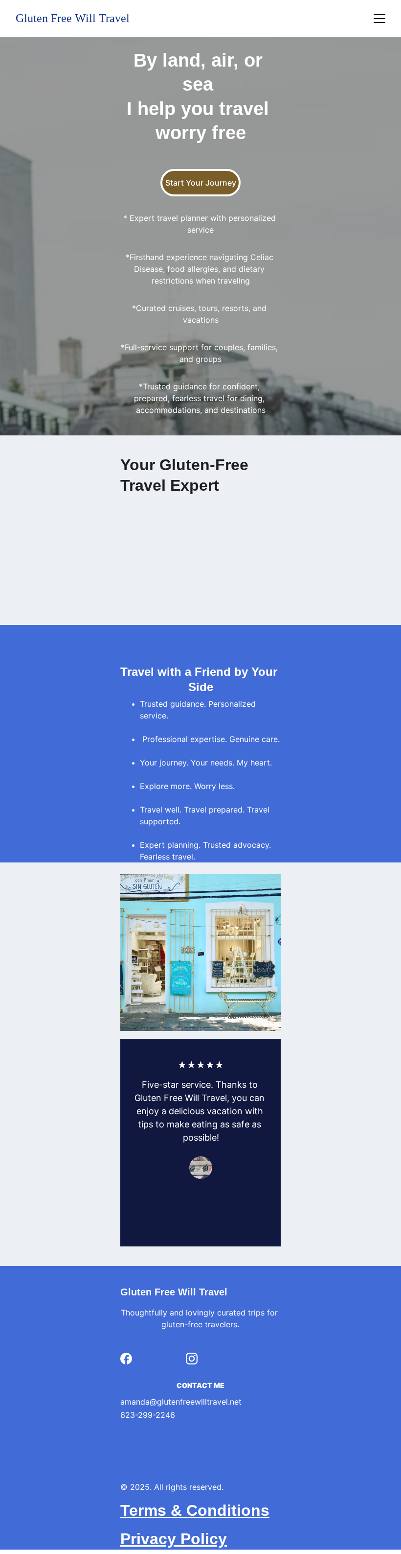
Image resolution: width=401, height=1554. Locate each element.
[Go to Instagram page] (192, 1358)
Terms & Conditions (194, 1510)
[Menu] (379, 18)
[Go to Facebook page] (126, 1358)
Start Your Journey (200, 183)
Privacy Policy (173, 1539)
